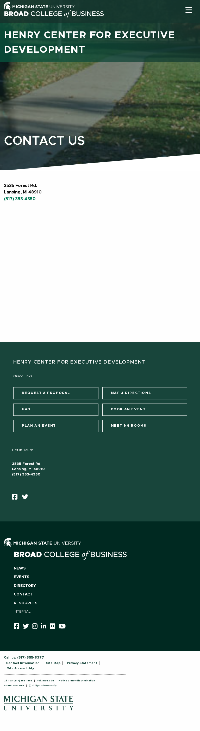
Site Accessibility (20, 668)
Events (21, 577)
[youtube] (64, 627)
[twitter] (27, 498)
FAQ (26, 409)
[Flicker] (54, 627)
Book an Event (128, 409)
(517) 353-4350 (20, 199)
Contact (23, 594)
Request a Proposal (46, 393)
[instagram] (36, 627)
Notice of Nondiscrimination (77, 681)
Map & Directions (131, 393)
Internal (22, 611)
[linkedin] (45, 627)
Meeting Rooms (128, 425)
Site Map (53, 663)
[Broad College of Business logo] (54, 21)
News (20, 568)
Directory (25, 586)
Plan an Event (39, 425)
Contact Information (23, 663)
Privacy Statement (82, 663)
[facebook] (16, 498)
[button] (188, 10)
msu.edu (48, 681)
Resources (26, 603)
